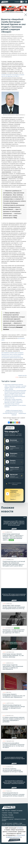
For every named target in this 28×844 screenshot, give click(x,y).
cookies (15, 823)
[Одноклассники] (17, 422)
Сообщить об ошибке (16, 810)
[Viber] (19, 422)
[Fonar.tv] (4, 2)
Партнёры (5, 815)
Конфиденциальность (8, 817)
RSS (3, 810)
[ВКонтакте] (9, 422)
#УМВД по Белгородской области (14, 410)
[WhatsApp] (13, 422)
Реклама (10, 815)
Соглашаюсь (14, 840)
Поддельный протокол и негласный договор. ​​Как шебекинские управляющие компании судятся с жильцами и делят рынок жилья (15, 392)
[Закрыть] (25, 15)
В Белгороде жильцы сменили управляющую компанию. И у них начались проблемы (15, 405)
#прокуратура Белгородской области (14, 412)
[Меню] (26, 2)
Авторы (10, 813)
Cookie (20, 828)
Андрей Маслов (22, 375)
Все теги (7, 810)
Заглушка (16, 813)
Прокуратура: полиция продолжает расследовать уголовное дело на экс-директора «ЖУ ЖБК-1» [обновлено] (13, 401)
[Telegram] (15, 422)
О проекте (4, 813)
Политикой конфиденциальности (15, 836)
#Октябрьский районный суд (10, 413)
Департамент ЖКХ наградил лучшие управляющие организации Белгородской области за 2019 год (14, 396)
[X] (11, 422)
